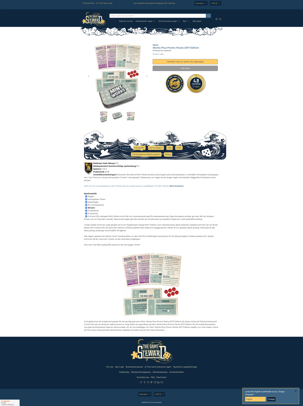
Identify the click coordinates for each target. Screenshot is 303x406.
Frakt (178, 148)
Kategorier (139, 148)
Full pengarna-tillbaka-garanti (146, 154)
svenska (199, 3)
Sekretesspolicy (160, 372)
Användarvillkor (176, 372)
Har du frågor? (156, 148)
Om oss (109, 367)
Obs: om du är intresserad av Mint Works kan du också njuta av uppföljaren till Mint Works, (134, 186)
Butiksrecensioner (134, 367)
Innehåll (125, 148)
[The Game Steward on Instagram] (155, 383)
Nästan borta (126, 21)
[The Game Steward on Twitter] (141, 383)
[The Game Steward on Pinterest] (151, 383)
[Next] (146, 76)
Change (271, 399)
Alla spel (197, 21)
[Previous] (89, 76)
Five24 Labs (158, 54)
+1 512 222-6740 (88, 3)
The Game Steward (154, 402)
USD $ (214, 3)
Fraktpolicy (124, 372)
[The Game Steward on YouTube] (148, 383)
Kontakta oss (143, 377)
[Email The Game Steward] (162, 383)
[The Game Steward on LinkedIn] (158, 383)
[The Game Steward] (94, 19)
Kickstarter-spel (144, 21)
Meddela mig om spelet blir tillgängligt (185, 62)
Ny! (184, 21)
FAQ (170, 148)
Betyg (168, 154)
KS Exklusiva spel (168, 21)
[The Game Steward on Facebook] (144, 383)
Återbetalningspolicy (141, 372)
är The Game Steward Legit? (158, 367)
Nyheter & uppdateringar (185, 367)
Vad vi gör (119, 367)
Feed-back (161, 377)
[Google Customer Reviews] (10, 403)
